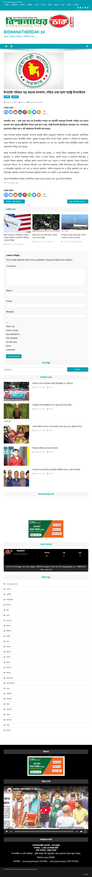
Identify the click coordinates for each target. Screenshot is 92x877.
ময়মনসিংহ (9, 678)
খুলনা (8, 615)
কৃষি (7, 610)
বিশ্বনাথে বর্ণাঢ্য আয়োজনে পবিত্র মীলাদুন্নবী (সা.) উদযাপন (52, 383)
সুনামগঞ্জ (9, 720)
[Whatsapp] (29, 112)
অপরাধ (37, 5)
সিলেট (8, 715)
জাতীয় (7, 5)
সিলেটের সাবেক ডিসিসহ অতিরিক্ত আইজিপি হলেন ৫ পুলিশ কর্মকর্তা (56, 469)
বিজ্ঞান (50, 5)
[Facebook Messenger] (34, 112)
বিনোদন (57, 5)
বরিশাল (8, 652)
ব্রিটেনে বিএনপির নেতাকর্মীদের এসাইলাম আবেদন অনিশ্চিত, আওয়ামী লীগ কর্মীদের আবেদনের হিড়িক (16, 237)
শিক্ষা (63, 5)
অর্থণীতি (8, 594)
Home (86, 874)
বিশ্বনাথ (69, 5)
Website (10, 311)
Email (9, 301)
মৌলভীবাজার (10, 683)
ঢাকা (7, 641)
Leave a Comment (35, 102)
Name (9, 290)
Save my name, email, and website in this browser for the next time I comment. (13, 338)
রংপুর (8, 688)
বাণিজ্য (8, 657)
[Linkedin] (20, 112)
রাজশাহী (8, 699)
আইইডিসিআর (81, 567)
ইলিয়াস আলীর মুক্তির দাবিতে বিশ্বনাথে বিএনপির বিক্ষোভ (16, 201)
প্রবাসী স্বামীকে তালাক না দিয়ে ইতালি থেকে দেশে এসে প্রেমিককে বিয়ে (57, 426)
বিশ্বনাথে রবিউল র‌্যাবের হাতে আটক (45, 448)
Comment (11, 266)
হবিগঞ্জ (8, 730)
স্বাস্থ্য (7, 725)
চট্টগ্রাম (8, 626)
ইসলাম (43, 5)
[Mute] (81, 831)
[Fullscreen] (85, 831)
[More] (39, 112)
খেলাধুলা (22, 5)
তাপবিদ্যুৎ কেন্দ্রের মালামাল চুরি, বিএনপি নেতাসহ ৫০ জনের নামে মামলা (73, 236)
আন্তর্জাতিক (14, 5)
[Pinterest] (25, 112)
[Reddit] (15, 112)
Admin (22, 102)
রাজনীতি (30, 5)
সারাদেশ (76, 5)
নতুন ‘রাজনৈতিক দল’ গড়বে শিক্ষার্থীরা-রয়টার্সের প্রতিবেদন (78, 201)
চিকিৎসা (8, 631)
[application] (46, 810)
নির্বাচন (8, 647)
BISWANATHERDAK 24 (24, 32)
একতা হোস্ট (48, 570)
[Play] (7, 831)
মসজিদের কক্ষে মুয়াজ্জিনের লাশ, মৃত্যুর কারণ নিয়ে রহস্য (52, 405)
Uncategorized (11, 584)
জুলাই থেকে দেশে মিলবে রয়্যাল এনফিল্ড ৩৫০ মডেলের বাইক (44, 236)
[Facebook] (6, 112)
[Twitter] (11, 112)
